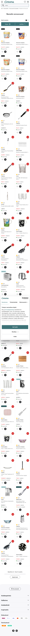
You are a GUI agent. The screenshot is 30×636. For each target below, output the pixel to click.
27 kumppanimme (9, 309)
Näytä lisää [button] (15, 577)
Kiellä (15, 336)
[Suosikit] (25, 2)
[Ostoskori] (28, 2)
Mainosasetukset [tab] (24, 302)
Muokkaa (14, 331)
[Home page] (9, 2)
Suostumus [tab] (5, 302)
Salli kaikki (15, 327)
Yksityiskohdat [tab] (13, 302)
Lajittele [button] (21, 24)
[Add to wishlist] (2, 51)
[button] (3, 5)
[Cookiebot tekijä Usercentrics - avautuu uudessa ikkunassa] (22, 298)
